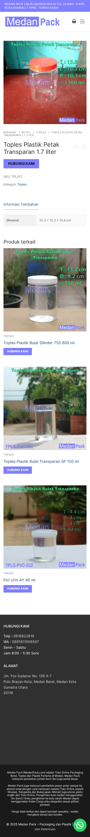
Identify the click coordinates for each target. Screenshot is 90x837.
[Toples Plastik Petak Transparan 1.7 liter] (84, 146)
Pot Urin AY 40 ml (19, 580)
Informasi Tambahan (20, 204)
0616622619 (24, 636)
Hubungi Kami (21, 164)
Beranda (9, 132)
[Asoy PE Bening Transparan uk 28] (76, 146)
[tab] (20, 205)
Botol (26, 132)
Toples (41, 132)
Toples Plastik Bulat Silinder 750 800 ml (38, 342)
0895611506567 (25, 641)
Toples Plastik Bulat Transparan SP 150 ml (41, 461)
